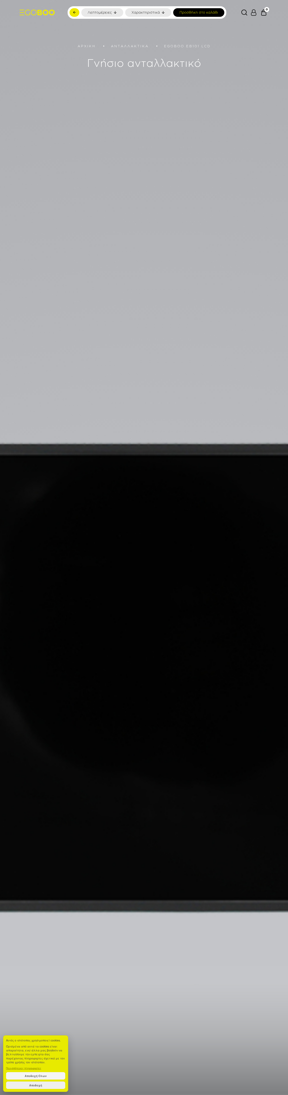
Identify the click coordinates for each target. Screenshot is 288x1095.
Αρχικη (87, 46)
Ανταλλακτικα (130, 46)
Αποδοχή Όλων (36, 1076)
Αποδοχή (35, 1085)
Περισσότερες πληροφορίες (23, 1068)
